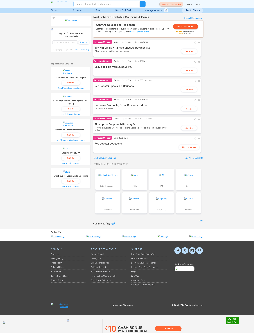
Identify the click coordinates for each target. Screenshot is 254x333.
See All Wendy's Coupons (71, 114)
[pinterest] (199, 250)
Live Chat (135, 276)
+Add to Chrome (192, 10)
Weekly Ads (96, 258)
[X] (185, 250)
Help (198, 4)
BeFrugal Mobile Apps (100, 263)
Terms (76, 50)
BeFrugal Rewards (154, 10)
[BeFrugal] (61, 2)
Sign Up (188, 109)
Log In (189, 4)
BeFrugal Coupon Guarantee (143, 263)
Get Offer (189, 51)
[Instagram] (192, 250)
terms (132, 32)
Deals (98, 10)
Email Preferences (139, 258)
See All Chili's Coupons (70, 163)
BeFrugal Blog (57, 258)
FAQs (133, 271)
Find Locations (189, 147)
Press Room (56, 263)
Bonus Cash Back (123, 10)
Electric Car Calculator (101, 280)
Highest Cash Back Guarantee (144, 267)
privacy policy (143, 32)
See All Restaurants (193, 18)
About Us (55, 254)
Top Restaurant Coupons (104, 158)
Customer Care (138, 280)
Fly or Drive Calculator (100, 271)
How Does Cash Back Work (143, 254)
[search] (143, 4)
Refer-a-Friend (97, 254)
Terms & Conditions (60, 276)
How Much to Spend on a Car (104, 276)
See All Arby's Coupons (70, 186)
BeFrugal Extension (99, 267)
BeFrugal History (58, 267)
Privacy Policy (84, 50)
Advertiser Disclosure (122, 305)
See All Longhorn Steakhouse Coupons (71, 140)
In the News (56, 271)
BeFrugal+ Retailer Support (143, 285)
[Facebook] (177, 250)
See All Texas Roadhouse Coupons (71, 88)
